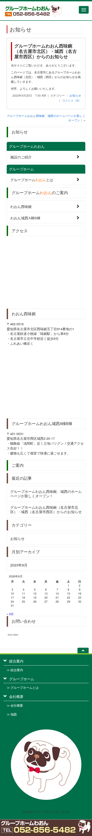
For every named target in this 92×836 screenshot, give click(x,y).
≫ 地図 (12, 714)
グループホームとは (31, 179)
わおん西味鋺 (21, 206)
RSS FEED (13, 635)
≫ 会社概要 (15, 705)
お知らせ (75, 95)
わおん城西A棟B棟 (25, 218)
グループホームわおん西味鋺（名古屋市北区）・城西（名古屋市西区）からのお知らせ (45, 51)
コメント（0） (71, 100)
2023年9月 (18, 565)
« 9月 (10, 614)
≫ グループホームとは (23, 687)
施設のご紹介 (21, 157)
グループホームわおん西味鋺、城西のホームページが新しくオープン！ (46, 493)
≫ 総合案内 (15, 670)
